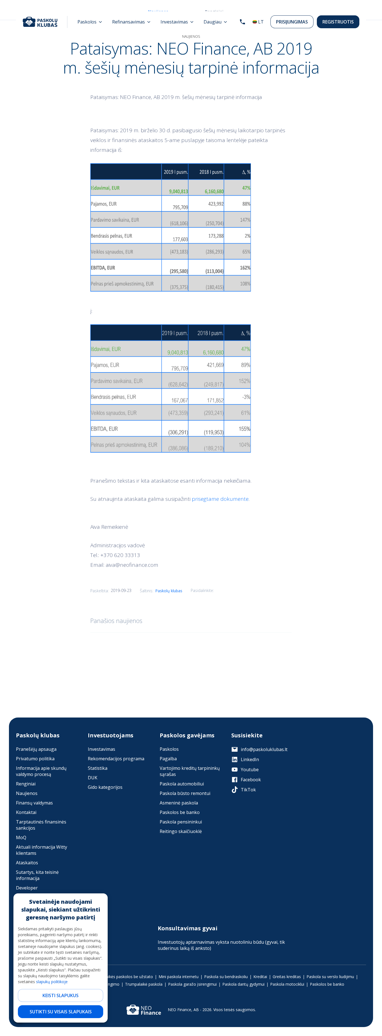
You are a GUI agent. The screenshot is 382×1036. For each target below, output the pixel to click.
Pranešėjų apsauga (36, 749)
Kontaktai (26, 812)
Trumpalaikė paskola (143, 984)
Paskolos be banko (180, 812)
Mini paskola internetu (179, 976)
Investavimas (101, 749)
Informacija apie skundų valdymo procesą (41, 771)
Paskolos (169, 749)
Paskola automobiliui (182, 784)
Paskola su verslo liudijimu (330, 976)
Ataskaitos (27, 863)
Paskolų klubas (168, 590)
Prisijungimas (292, 22)
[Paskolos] (89, 22)
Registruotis (338, 22)
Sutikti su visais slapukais (61, 1012)
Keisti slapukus (61, 995)
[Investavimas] (177, 22)
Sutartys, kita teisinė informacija (37, 875)
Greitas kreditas (287, 976)
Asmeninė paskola (179, 803)
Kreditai (260, 976)
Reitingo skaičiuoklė (181, 831)
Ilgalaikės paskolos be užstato (126, 976)
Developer (27, 888)
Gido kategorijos (105, 787)
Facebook (251, 780)
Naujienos (26, 793)
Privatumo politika (35, 759)
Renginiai (26, 784)
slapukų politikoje (52, 981)
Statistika (97, 768)
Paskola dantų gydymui (243, 984)
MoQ (21, 837)
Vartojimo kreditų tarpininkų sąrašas (190, 771)
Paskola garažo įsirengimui (192, 984)
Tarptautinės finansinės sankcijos (41, 825)
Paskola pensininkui (181, 822)
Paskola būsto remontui (185, 793)
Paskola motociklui (287, 984)
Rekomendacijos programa (116, 759)
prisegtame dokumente (220, 498)
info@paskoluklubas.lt (264, 749)
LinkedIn (250, 759)
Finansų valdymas (34, 803)
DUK (92, 778)
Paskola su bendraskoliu (226, 976)
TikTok (248, 790)
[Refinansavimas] (131, 22)
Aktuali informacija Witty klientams (41, 850)
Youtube (250, 769)
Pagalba (168, 759)
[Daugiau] (215, 22)
